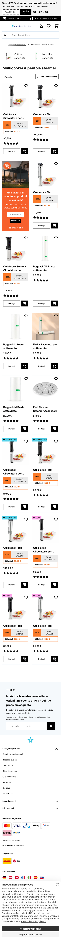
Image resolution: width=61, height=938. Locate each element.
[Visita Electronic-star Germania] (4, 877)
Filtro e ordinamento (48, 77)
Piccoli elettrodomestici (17, 45)
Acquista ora (26, 12)
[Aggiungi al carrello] (24, 151)
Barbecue (7, 782)
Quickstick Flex (42, 114)
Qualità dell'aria (9, 776)
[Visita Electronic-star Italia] (29, 877)
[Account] (41, 26)
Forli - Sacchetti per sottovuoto (45, 346)
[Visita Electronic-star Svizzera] (17, 877)
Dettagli (11, 151)
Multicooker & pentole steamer (43, 45)
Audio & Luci (8, 793)
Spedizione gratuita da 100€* (46, 18)
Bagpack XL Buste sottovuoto (44, 268)
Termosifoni (8, 765)
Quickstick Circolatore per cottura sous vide (14, 116)
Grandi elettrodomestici (13, 754)
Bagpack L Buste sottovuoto (13, 346)
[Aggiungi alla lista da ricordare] (26, 86)
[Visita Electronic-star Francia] (23, 877)
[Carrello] (56, 26)
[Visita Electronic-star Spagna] (36, 877)
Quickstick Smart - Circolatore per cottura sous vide (14, 268)
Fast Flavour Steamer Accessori (45, 409)
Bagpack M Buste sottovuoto (14, 409)
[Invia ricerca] (5, 35)
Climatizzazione (10, 771)
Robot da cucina (10, 760)
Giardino (6, 788)
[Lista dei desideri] (49, 26)
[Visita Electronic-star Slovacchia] (42, 877)
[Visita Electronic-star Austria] (11, 877)
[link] (15, 96)
